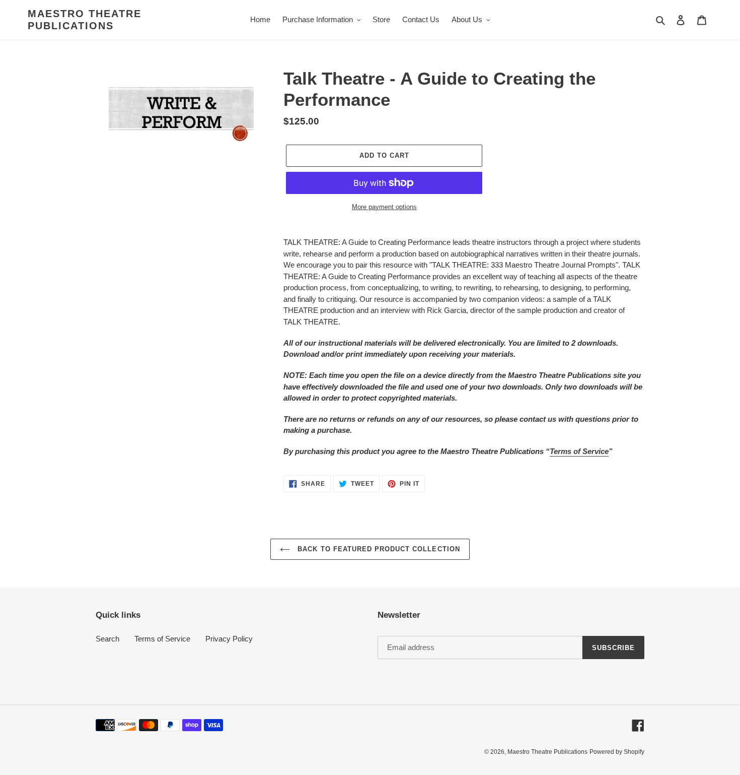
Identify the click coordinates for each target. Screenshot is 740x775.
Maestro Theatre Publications (84, 19)
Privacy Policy (229, 638)
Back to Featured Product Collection (377, 549)
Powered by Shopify (616, 751)
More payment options (384, 207)
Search (107, 638)
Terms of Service (579, 451)
